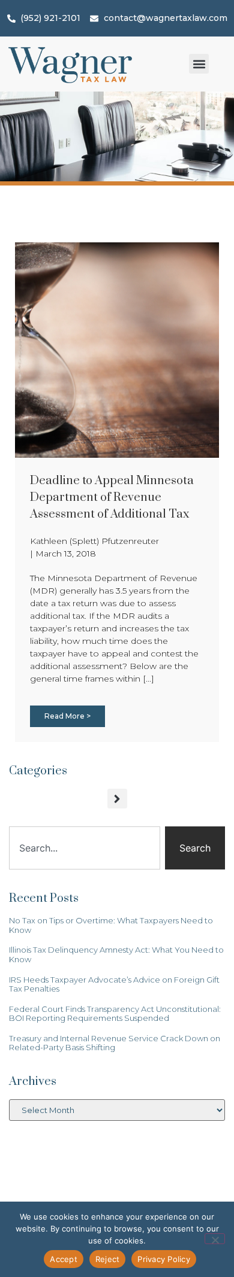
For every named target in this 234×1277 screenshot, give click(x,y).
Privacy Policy (163, 1259)
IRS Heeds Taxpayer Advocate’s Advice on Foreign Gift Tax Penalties (114, 984)
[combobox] (84, 847)
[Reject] (215, 1238)
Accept (63, 1259)
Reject (107, 1259)
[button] (199, 64)
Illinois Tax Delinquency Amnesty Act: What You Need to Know (116, 954)
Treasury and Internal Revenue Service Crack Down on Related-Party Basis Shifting (114, 1043)
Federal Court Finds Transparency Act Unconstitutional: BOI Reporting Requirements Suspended (115, 1013)
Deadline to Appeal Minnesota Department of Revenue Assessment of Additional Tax (112, 497)
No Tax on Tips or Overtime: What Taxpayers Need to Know (111, 925)
